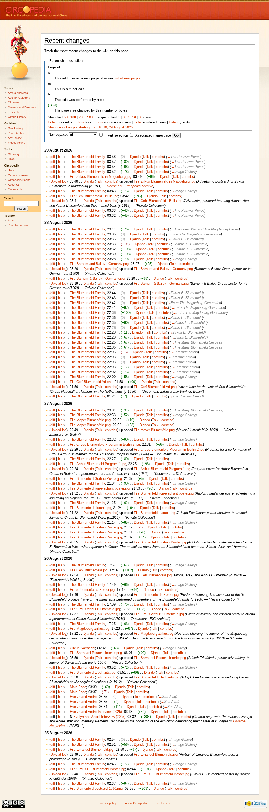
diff (52, 157)
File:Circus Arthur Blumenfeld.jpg (95, 609)
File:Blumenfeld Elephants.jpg (92, 672)
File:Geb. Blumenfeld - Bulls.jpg (94, 196)
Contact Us (15, 189)
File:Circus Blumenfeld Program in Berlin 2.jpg (105, 444)
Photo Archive (16, 133)
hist (61, 157)
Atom (11, 220)
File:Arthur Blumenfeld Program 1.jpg (98, 464)
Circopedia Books (19, 179)
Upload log (58, 181)
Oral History (15, 128)
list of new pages (127, 78)
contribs (158, 157)
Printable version (18, 225)
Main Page (78, 687)
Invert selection (116, 135)
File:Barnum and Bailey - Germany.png (99, 264)
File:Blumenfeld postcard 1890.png (96, 788)
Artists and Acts (18, 92)
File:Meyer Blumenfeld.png (90, 420)
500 (90, 117)
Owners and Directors (22, 107)
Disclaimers (163, 803)
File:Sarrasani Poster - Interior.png (96, 653)
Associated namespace (153, 135)
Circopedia (54, 10)
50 (66, 117)
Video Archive (16, 142)
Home (11, 170)
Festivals (13, 112)
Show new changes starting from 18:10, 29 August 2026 (90, 127)
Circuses (13, 102)
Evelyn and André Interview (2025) (96, 712)
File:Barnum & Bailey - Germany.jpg (97, 278)
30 (140, 117)
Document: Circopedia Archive (130, 186)
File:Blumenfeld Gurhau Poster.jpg (96, 479)
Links (11, 158)
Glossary (14, 154)
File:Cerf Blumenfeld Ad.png (91, 382)
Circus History (17, 116)
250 (81, 117)
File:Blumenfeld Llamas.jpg (90, 508)
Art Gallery (15, 137)
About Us (14, 184)
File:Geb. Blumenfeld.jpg (88, 570)
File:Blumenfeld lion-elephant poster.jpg (100, 488)
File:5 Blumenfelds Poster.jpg (92, 590)
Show (79, 122)
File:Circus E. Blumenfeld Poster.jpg (97, 769)
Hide (51, 122)
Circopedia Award (19, 175)
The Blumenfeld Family (87, 157)
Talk (146, 157)
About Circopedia (136, 803)
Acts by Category (19, 97)
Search (9, 198)
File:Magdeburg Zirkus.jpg (89, 629)
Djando (135, 157)
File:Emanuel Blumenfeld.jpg (91, 750)
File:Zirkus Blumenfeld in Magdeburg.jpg (100, 177)
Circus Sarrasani (82, 648)
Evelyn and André (83, 697)
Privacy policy (107, 803)
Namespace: (58, 135)
